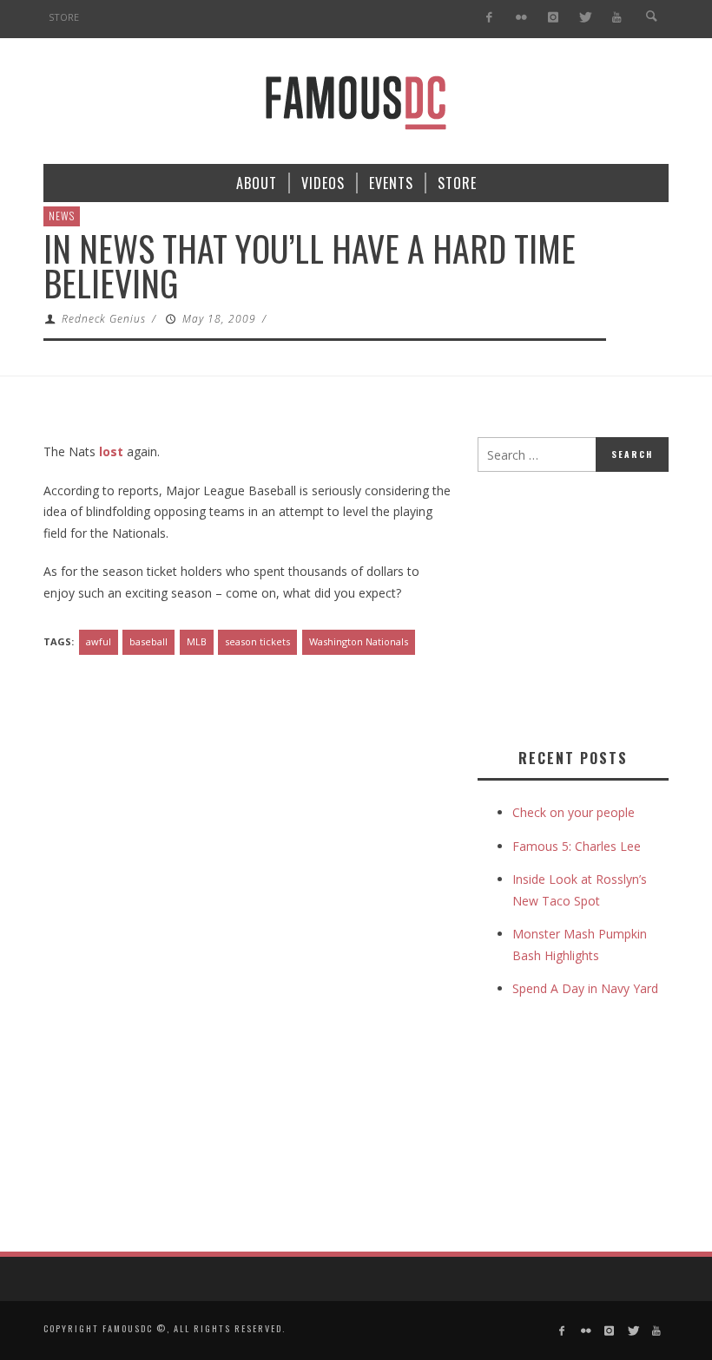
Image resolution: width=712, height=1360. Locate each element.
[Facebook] (489, 18)
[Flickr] (521, 18)
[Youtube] (617, 18)
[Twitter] (585, 18)
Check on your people (575, 812)
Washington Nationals (358, 641)
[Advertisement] (595, 606)
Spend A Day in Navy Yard (585, 988)
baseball (148, 641)
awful (98, 641)
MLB (197, 641)
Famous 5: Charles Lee (576, 846)
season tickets (257, 641)
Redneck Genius (104, 318)
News (62, 215)
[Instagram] (553, 18)
